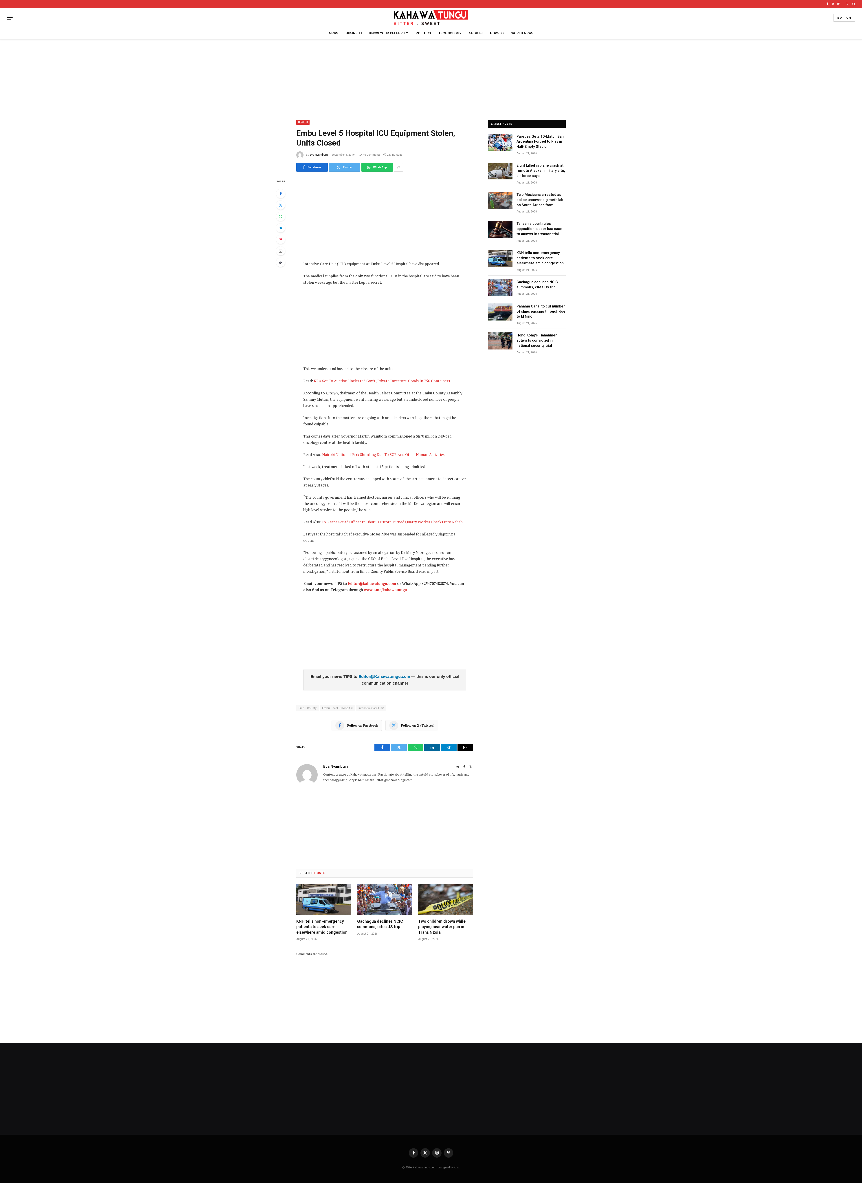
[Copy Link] (280, 262)
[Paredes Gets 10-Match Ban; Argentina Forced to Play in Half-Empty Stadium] (500, 142)
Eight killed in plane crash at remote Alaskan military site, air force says (541, 170)
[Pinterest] (280, 239)
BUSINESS (354, 33)
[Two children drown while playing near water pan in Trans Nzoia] (445, 899)
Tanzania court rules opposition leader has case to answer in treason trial (539, 228)
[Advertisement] (431, 78)
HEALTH (303, 122)
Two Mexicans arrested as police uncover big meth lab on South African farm (540, 199)
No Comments (371, 154)
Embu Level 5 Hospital (337, 708)
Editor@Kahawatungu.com (384, 676)
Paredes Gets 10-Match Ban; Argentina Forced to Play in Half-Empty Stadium (541, 141)
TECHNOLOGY (450, 33)
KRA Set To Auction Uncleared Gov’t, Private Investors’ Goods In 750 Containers (382, 380)
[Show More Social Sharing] (398, 167)
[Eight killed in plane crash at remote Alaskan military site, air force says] (500, 171)
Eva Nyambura (319, 154)
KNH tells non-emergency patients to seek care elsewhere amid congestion (321, 927)
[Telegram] (280, 227)
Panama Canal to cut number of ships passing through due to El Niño (541, 311)
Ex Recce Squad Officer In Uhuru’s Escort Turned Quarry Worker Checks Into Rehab (392, 522)
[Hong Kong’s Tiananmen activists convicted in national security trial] (500, 340)
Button (844, 17)
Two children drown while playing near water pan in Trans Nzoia (442, 927)
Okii (456, 1167)
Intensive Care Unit (371, 708)
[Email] (280, 250)
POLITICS (423, 33)
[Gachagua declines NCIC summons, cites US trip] (384, 899)
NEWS (333, 33)
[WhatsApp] (280, 216)
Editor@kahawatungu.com (372, 583)
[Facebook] (280, 193)
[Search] (853, 4)
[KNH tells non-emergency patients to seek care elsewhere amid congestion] (323, 899)
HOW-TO (497, 33)
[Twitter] (280, 205)
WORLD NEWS (522, 33)
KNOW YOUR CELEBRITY (388, 33)
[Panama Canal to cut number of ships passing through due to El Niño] (500, 312)
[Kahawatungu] (431, 17)
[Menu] (10, 18)
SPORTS (475, 33)
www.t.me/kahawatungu (385, 589)
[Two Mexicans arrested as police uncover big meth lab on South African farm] (500, 200)
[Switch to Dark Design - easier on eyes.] (846, 4)
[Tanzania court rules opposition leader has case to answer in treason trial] (500, 229)
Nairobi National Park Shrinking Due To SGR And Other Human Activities (383, 454)
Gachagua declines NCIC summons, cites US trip (380, 924)
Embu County (308, 708)
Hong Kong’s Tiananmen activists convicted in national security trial (537, 340)
